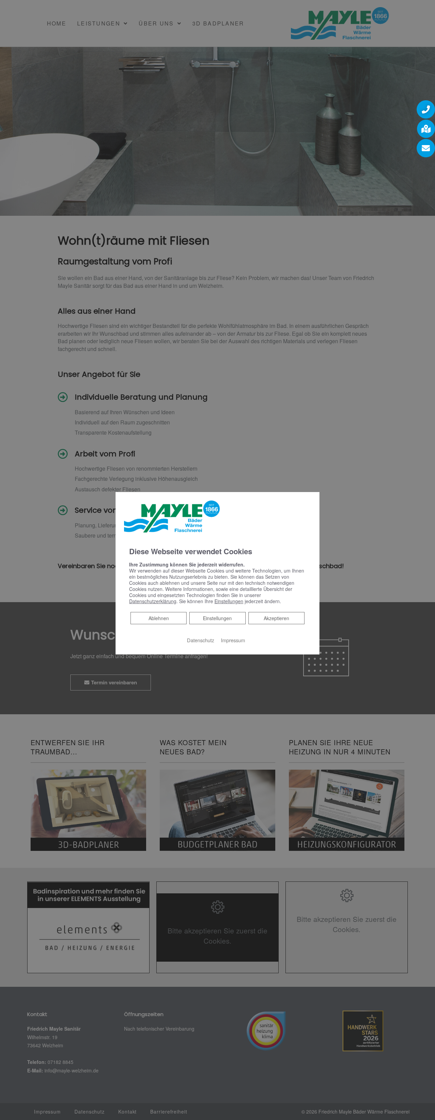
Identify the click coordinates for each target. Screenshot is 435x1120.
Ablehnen (158, 618)
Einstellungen (217, 618)
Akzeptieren (276, 618)
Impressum (233, 640)
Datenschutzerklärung (152, 601)
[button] (426, 109)
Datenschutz (200, 640)
